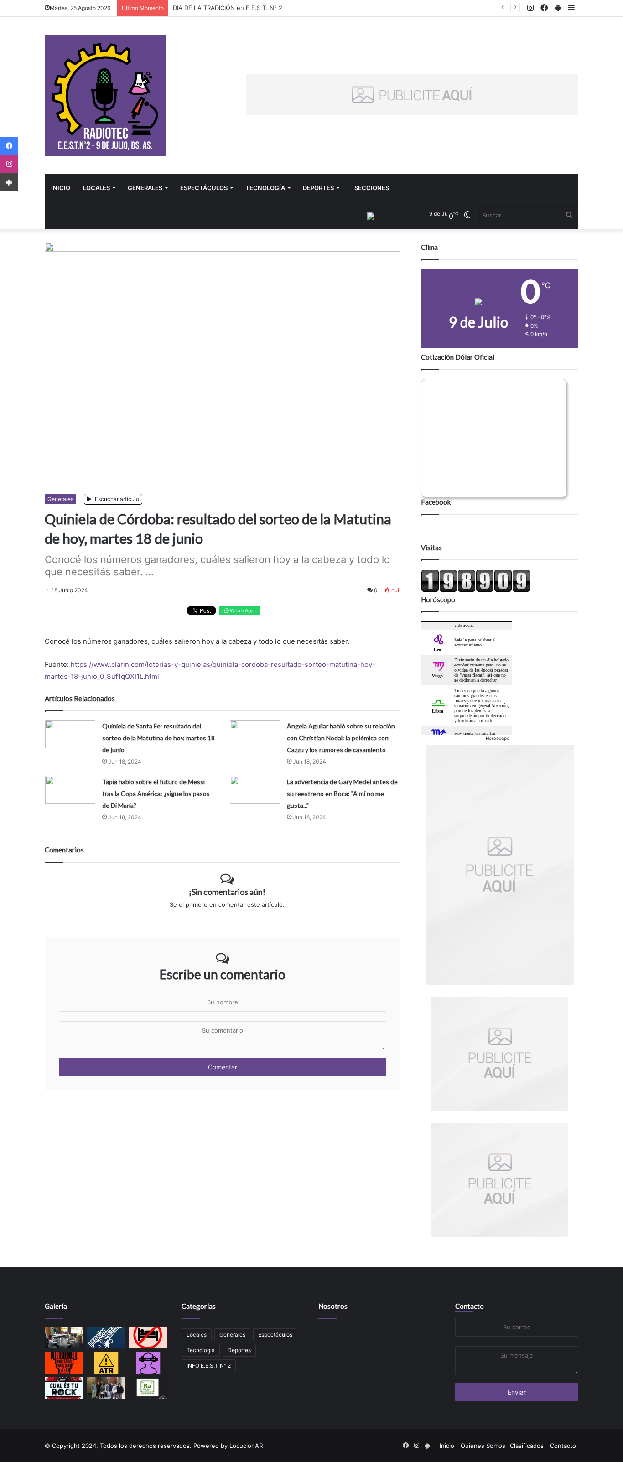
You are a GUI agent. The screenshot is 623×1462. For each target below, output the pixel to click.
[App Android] (9, 182)
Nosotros (333, 1306)
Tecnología (265, 187)
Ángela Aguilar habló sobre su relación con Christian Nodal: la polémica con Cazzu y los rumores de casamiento (341, 738)
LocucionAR (246, 1445)
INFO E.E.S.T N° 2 (209, 1365)
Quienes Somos (483, 1445)
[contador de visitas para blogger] (475, 590)
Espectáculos (204, 187)
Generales (145, 187)
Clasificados (527, 1445)
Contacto (469, 1306)
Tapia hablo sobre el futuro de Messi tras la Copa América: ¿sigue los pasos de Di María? (156, 793)
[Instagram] (9, 164)
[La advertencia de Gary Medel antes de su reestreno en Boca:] (255, 790)
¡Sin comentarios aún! (227, 892)
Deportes (318, 187)
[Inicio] (105, 95)
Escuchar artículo (116, 499)
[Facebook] (9, 146)
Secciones (371, 187)
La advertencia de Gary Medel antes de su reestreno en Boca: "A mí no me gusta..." (342, 793)
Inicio (60, 187)
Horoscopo (497, 738)
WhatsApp (241, 610)
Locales (96, 187)
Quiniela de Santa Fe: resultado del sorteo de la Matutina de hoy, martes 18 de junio (158, 738)
